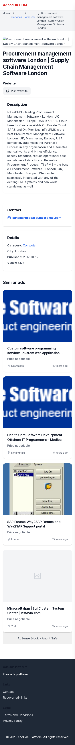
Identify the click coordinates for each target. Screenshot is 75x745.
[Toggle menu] (68, 5)
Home (6, 13)
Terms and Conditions (18, 715)
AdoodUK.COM (15, 5)
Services (16, 17)
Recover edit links (15, 697)
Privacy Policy (13, 721)
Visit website (19, 91)
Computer (29, 17)
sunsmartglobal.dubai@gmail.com (36, 218)
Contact (8, 691)
